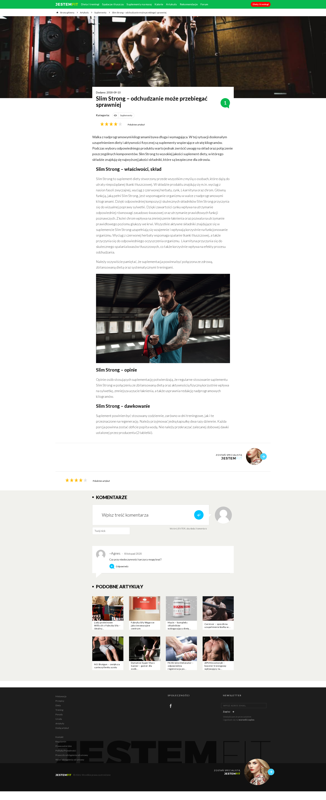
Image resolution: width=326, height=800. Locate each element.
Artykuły (171, 4)
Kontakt (59, 737)
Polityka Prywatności (65, 750)
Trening (59, 709)
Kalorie (159, 4)
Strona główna (67, 12)
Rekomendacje (189, 4)
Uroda (58, 719)
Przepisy (59, 700)
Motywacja (60, 696)
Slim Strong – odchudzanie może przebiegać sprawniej (139, 12)
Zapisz (227, 711)
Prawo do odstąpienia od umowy (71, 755)
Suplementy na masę (139, 4)
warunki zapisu (246, 719)
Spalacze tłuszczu (113, 4)
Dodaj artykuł (62, 728)
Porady (59, 714)
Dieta (58, 705)
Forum (204, 4)
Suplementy (100, 12)
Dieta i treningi (90, 4)
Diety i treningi (261, 4)
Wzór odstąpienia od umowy (69, 759)
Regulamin (60, 741)
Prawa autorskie (63, 746)
